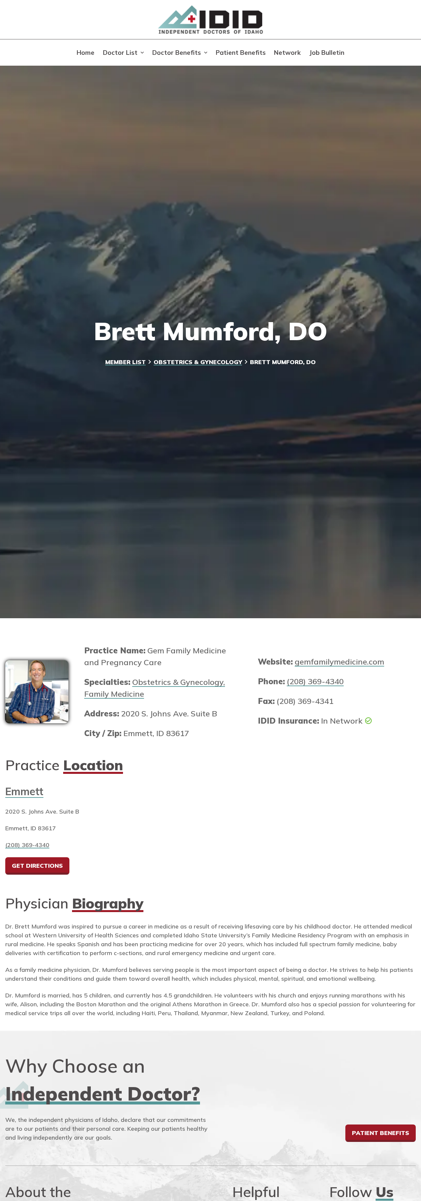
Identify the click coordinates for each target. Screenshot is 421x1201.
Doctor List (120, 52)
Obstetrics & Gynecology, (178, 682)
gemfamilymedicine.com (339, 661)
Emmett (24, 791)
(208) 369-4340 (315, 681)
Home (85, 52)
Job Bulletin (326, 52)
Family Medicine (114, 694)
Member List (125, 361)
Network (287, 52)
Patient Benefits (241, 52)
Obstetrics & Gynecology (198, 361)
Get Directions (37, 865)
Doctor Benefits (176, 52)
